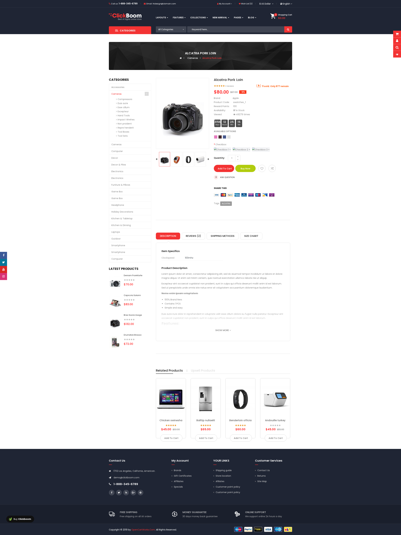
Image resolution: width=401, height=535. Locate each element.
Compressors (125, 99)
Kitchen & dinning (121, 225)
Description (168, 236)
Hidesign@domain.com (164, 3)
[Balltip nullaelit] (206, 398)
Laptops (115, 232)
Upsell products (203, 370)
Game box (117, 191)
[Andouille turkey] (275, 398)
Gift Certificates (183, 475)
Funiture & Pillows (120, 184)
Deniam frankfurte (133, 275)
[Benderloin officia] (240, 398)
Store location (223, 475)
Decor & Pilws (118, 164)
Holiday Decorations (122, 211)
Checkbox (220, 144)
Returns (261, 475)
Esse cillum (124, 107)
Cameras (192, 58)
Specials (178, 486)
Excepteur (123, 111)
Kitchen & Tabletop (122, 218)
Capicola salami (132, 295)
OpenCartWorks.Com (143, 529)
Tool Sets (123, 135)
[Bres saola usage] (115, 321)
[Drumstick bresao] (115, 341)
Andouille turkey (275, 420)
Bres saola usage (133, 315)
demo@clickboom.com (126, 477)
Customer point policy (228, 486)
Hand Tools (124, 115)
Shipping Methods (222, 236)
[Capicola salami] (115, 302)
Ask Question (227, 177)
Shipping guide (224, 470)
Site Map (262, 481)
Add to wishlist (262, 168)
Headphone (117, 205)
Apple (236, 98)
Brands (177, 470)
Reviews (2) (193, 236)
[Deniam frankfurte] (115, 282)
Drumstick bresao (133, 334)
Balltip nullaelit (205, 420)
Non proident (125, 123)
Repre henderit (126, 127)
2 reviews (229, 86)
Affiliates (178, 481)
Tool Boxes (123, 131)
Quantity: (219, 157)
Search (288, 29)
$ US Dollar (265, 3)
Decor (114, 157)
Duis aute (123, 103)
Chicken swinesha (170, 420)
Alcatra (226, 203)
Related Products (169, 370)
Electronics (117, 171)
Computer (117, 151)
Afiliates (220, 481)
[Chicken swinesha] (171, 398)
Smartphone (118, 245)
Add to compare (272, 168)
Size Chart (251, 236)
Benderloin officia (240, 420)
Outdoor (116, 238)
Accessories (117, 87)
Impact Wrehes (126, 119)
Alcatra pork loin (212, 58)
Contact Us (263, 470)
